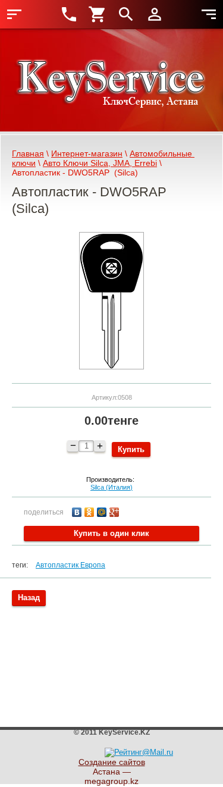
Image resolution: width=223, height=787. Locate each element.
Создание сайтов (111, 762)
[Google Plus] (115, 510)
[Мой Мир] (103, 510)
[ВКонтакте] (78, 510)
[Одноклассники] (90, 510)
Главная (28, 153)
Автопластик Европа (70, 565)
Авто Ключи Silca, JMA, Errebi (100, 163)
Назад (29, 597)
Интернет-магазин (87, 153)
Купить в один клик (111, 533)
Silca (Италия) (111, 487)
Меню (14, 14)
